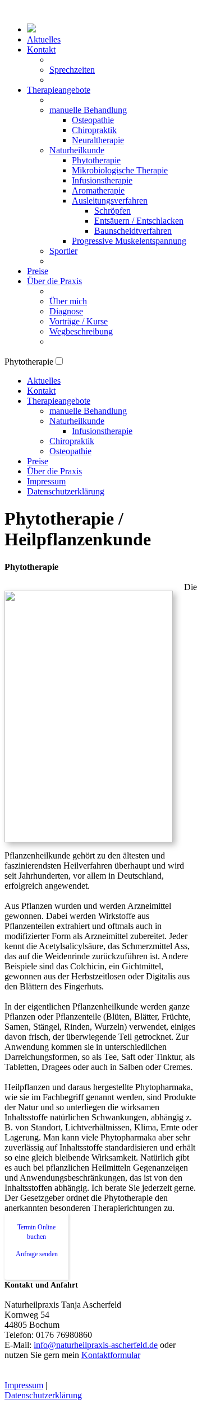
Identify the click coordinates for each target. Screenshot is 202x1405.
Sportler (63, 251)
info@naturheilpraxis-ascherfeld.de (96, 1345)
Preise (37, 271)
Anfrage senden (37, 1254)
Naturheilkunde (76, 150)
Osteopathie (93, 120)
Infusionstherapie (102, 180)
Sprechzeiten (72, 69)
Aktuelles (44, 39)
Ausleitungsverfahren (110, 200)
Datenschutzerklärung (65, 491)
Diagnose (66, 311)
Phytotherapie (96, 160)
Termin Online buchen (36, 1232)
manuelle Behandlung (88, 110)
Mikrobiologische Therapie (120, 170)
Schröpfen (112, 210)
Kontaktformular (110, 1355)
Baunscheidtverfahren (133, 230)
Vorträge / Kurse (78, 321)
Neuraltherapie (98, 140)
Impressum (46, 481)
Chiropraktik (94, 130)
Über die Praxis (54, 281)
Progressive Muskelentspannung (129, 241)
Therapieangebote (58, 90)
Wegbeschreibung (81, 331)
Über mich (68, 301)
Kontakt (41, 49)
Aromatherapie (98, 190)
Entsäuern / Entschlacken (138, 220)
